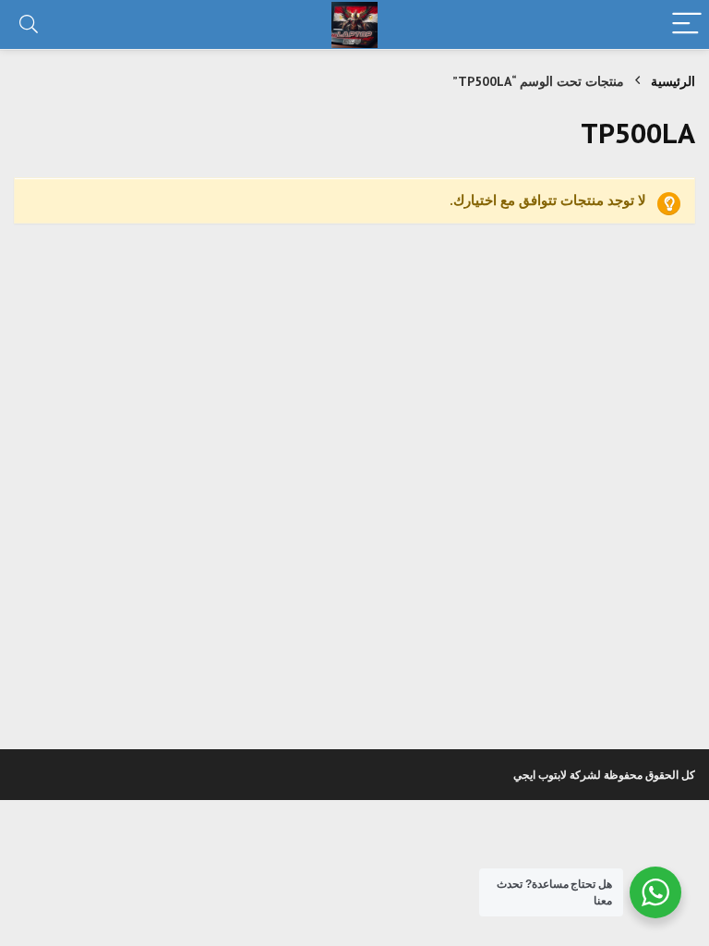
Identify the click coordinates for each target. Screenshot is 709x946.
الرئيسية (673, 81)
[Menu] (687, 24)
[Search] (28, 24)
